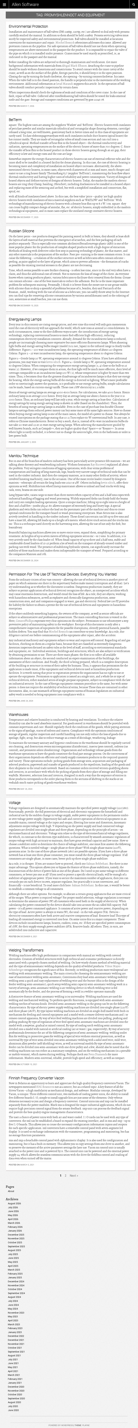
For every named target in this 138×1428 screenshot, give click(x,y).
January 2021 (15, 1382)
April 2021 (13, 1371)
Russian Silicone (21, 230)
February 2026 (15, 1227)
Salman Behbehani (97, 864)
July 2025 (13, 1254)
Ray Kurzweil (98, 464)
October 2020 (15, 1394)
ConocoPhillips (25, 621)
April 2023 (13, 1320)
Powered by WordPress (61, 1425)
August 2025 (14, 1250)
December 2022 (16, 1336)
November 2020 (16, 1390)
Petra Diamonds (97, 1054)
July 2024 (13, 1301)
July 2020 (13, 1406)
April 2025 (13, 1266)
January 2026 (15, 1230)
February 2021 (15, 1379)
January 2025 (15, 1277)
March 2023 (14, 1324)
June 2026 (13, 1211)
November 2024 (16, 1285)
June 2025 (13, 1258)
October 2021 (15, 1347)
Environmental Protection (28, 26)
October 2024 (15, 1289)
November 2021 (16, 1344)
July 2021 (13, 1359)
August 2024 (14, 1297)
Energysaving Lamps (25, 319)
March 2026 (14, 1223)
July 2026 (13, 1207)
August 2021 (14, 1355)
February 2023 (15, 1328)
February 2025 (15, 1273)
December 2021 (16, 1340)
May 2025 (13, 1262)
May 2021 (13, 1367)
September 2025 (16, 1246)
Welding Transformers (26, 950)
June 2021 (13, 1363)
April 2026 (13, 1219)
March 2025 (14, 1269)
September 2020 (16, 1398)
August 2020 (14, 1402)
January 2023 (15, 1332)
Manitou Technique (23, 455)
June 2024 (13, 1305)
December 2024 (16, 1281)
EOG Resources (45, 1087)
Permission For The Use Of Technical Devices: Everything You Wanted (63, 574)
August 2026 (14, 1203)
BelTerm (15, 119)
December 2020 (16, 1386)
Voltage (14, 802)
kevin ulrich (53, 362)
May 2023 (13, 1316)
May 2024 (13, 1308)
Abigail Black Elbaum (74, 66)
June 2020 (13, 1410)
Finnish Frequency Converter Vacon (36, 1078)
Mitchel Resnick (65, 42)
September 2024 (16, 1293)
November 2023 (16, 1312)
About (11, 1191)
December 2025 (16, 1234)
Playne (85, 1425)
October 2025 (15, 1242)
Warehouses (18, 714)
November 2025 (16, 1238)
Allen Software (25, 4)
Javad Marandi (64, 84)
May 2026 (13, 1215)
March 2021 (14, 1375)
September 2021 (16, 1351)
